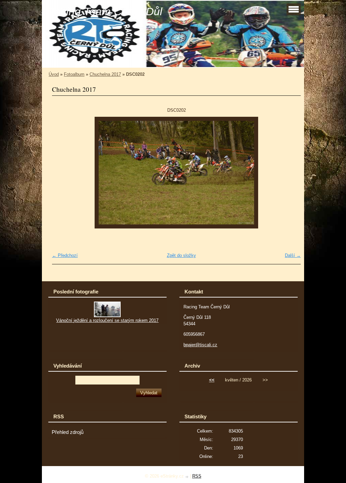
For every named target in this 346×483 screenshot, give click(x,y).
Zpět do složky (181, 255)
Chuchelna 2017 (105, 74)
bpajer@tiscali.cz (200, 344)
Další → (293, 255)
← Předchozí (65, 255)
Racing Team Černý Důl (104, 11)
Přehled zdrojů (67, 432)
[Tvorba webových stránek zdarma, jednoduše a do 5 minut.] (187, 476)
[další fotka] (289, 172)
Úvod (54, 74)
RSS (196, 476)
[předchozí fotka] (63, 172)
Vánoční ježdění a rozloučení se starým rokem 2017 (107, 320)
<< (212, 379)
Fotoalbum (74, 74)
